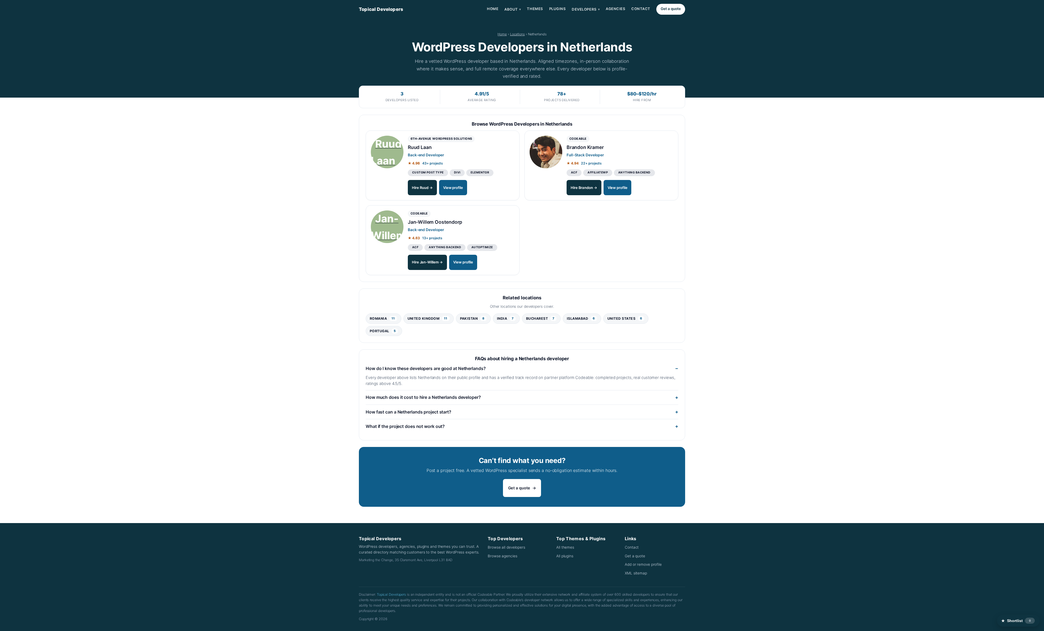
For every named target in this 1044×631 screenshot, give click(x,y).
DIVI (457, 172)
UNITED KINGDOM (428, 318)
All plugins (564, 556)
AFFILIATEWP (598, 172)
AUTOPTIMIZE (482, 247)
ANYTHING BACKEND (634, 172)
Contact (640, 9)
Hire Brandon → (584, 187)
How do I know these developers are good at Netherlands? (426, 368)
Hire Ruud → (422, 187)
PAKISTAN (472, 318)
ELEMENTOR (480, 172)
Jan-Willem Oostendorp (435, 222)
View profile (453, 187)
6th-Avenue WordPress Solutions (441, 139)
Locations (517, 34)
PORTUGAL (383, 331)
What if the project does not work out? (405, 426)
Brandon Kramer (585, 147)
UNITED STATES (624, 318)
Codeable (578, 139)
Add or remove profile (643, 564)
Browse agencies (502, 556)
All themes (565, 547)
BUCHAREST (540, 318)
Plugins (557, 9)
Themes (535, 9)
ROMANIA (382, 318)
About (512, 9)
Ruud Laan (419, 147)
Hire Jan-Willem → (427, 262)
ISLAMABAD (581, 318)
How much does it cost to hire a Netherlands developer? (423, 397)
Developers (586, 9)
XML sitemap (636, 573)
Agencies (615, 9)
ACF (574, 172)
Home (492, 9)
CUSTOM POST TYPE (428, 172)
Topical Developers (381, 9)
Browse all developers (506, 547)
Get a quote (671, 9)
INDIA (505, 318)
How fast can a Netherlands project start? (408, 412)
